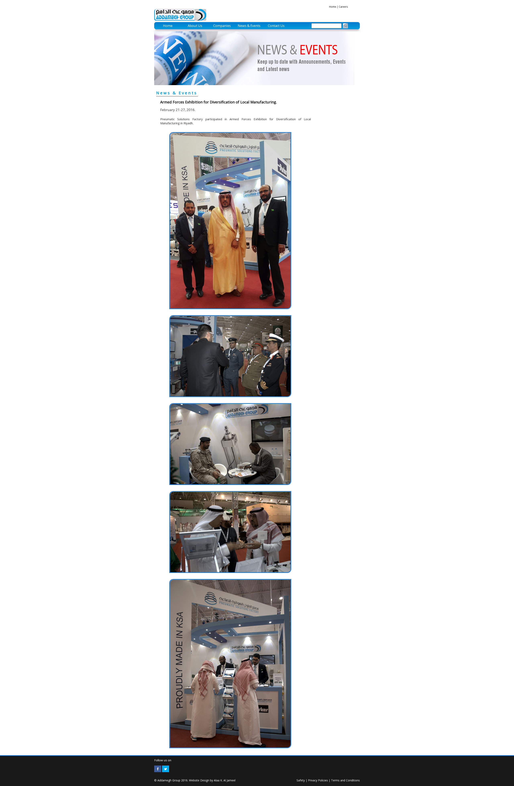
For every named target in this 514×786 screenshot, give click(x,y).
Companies (222, 25)
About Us (195, 25)
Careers (343, 6)
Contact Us (276, 25)
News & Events (249, 25)
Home (332, 6)
